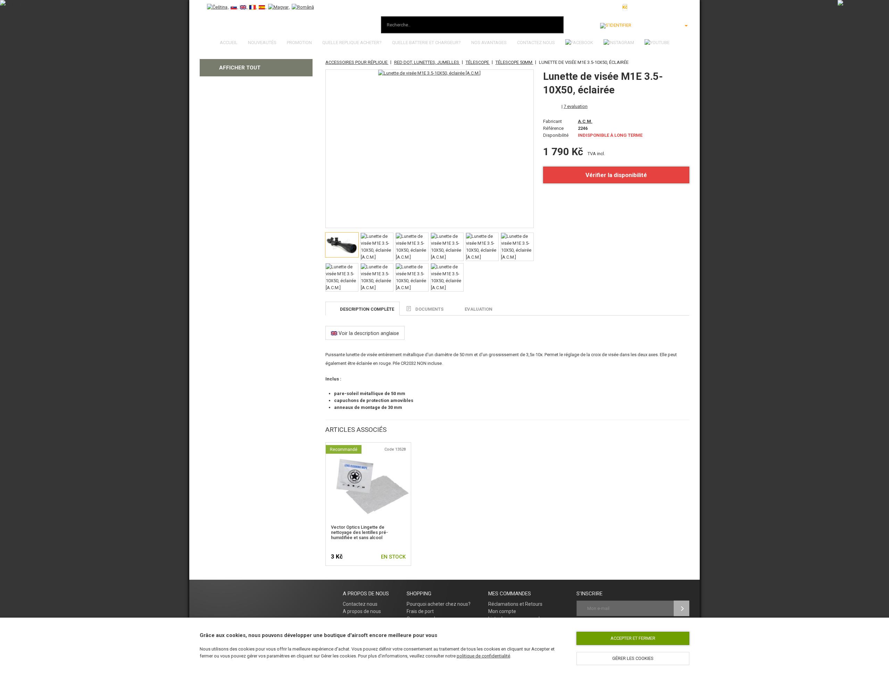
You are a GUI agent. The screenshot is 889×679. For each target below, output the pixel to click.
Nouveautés (262, 42)
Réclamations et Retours (515, 604)
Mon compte (502, 611)
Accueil (229, 42)
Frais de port (420, 611)
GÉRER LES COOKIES (633, 658)
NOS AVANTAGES (489, 42)
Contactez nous (536, 42)
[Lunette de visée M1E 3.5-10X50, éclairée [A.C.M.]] (429, 73)
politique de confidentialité (483, 656)
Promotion (299, 42)
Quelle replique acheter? (352, 42)
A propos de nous (362, 611)
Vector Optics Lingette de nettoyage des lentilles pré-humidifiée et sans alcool (359, 532)
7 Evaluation (576, 106)
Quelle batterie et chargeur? (426, 42)
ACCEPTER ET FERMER (632, 638)
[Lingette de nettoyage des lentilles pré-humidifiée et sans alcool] (368, 455)
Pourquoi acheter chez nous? (439, 604)
